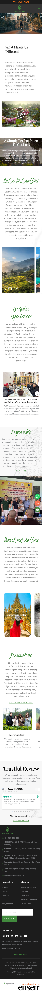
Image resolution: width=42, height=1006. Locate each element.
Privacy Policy (26, 904)
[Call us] (37, 503)
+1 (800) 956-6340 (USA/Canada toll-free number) (20, 843)
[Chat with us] (37, 509)
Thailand (5, 892)
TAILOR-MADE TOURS (21, 2)
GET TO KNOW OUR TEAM (21, 702)
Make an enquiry (21, 954)
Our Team (25, 892)
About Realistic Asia (28, 888)
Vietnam (5, 888)
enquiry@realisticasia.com (14, 875)
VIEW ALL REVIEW (21, 820)
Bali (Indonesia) (8, 904)
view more (21, 471)
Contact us (25, 896)
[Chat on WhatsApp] (37, 496)
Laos (3, 900)
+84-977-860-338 (11, 838)
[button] (37, 393)
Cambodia (6, 896)
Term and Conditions (29, 900)
